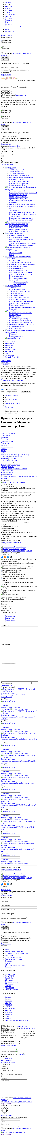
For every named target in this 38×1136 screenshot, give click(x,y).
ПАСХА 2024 (10, 342)
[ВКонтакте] (2, 557)
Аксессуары (5, 465)
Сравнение (17, 707)
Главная (8, 3)
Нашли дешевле (20, 549)
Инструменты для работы (14, 951)
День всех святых (11, 349)
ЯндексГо (4, 365)
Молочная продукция (13, 957)
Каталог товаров (7, 164)
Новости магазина (10, 389)
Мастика (8, 967)
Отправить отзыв (7, 685)
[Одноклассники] (5, 557)
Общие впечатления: (8, 664)
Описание (4, 460)
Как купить (9, 20)
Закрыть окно (6, 75)
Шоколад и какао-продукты (15, 965)
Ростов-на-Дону (14, 146)
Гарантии (8, 24)
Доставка (8, 10)
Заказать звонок (6, 35)
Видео (3, 474)
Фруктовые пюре (21, 282)
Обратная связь (6, 1058)
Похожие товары (7, 469)
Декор (7, 949)
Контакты (8, 18)
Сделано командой (8, 1049)
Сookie (20, 1054)
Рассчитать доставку (24, 551)
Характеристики (7, 463)
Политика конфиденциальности (16, 26)
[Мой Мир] (8, 557)
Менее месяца (10, 620)
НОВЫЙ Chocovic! (12, 357)
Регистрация (9, 31)
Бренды (8, 8)
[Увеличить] (19, 478)
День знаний (9, 355)
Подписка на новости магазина (12, 380)
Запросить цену (20, 1132)
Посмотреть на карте (8, 1045)
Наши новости (6, 361)
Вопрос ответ (10, 14)
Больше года (9, 618)
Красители (9, 955)
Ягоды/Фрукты (20, 284)
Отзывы (8, 12)
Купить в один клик (24, 1102)
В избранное (5, 709)
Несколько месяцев (12, 622)
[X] (11, 557)
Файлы (3, 472)
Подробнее (5, 705)
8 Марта (8, 353)
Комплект (4, 458)
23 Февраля (9, 347)
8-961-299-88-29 (6, 1060)
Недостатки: (5, 645)
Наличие (4, 471)
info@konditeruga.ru (8, 95)
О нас (7, 22)
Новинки (8, 6)
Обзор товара (5, 456)
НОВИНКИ (9, 343)
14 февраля (9, 351)
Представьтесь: (6, 683)
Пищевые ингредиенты (13, 959)
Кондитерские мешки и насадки (16, 953)
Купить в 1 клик (20, 547)
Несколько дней (10, 616)
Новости (8, 16)
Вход (7, 29)
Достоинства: (6, 625)
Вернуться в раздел (8, 454)
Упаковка (8, 961)
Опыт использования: (9, 612)
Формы (7, 963)
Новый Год (9, 345)
